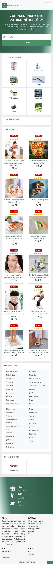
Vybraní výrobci (11, 366)
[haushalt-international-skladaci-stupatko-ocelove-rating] (38, 329)
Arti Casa (10, 389)
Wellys (32, 393)
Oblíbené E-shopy (11, 457)
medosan (10, 400)
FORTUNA (10, 443)
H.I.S (31, 404)
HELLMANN (34, 396)
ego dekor (10, 379)
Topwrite (10, 382)
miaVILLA (10, 436)
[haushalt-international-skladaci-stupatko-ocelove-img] (38, 339)
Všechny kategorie (34, 523)
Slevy (30, 534)
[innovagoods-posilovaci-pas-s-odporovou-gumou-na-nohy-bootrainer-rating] (14, 139)
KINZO (32, 441)
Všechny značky (33, 526)
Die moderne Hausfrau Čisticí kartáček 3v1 (38, 237)
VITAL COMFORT (35, 379)
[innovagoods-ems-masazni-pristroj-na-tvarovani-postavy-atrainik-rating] (14, 290)
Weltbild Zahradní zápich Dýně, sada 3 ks (38, 162)
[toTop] (50, 562)
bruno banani (11, 409)
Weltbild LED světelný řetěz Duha (38, 201)
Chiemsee (10, 412)
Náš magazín (6, 551)
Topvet (9, 416)
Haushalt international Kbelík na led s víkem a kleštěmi (39, 276)
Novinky (31, 531)
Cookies (31, 554)
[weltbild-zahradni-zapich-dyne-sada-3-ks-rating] (38, 139)
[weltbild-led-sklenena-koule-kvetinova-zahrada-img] (14, 188)
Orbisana (33, 423)
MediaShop (11, 375)
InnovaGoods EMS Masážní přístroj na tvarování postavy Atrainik (14, 314)
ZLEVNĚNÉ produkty (12, 120)
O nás (30, 551)
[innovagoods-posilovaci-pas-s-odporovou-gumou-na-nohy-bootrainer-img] (14, 150)
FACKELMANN (12, 371)
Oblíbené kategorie (12, 57)
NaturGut (33, 375)
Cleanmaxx (11, 447)
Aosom (32, 409)
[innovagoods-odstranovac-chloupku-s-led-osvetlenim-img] (14, 264)
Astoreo (32, 389)
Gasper (9, 396)
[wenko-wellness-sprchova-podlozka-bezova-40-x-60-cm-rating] (14, 329)
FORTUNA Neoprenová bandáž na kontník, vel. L (38, 313)
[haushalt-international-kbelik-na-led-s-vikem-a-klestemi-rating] (38, 253)
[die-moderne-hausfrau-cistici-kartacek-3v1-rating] (38, 215)
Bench (32, 420)
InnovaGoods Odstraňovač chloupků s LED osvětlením (13, 276)
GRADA (9, 433)
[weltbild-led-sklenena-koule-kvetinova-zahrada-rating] (14, 178)
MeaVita (10, 440)
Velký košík (6, 557)
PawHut (10, 386)
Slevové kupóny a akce (35, 521)
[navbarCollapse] (48, 4)
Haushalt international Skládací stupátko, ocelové (38, 352)
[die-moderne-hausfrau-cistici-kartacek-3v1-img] (38, 225)
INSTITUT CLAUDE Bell (37, 386)
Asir (31, 400)
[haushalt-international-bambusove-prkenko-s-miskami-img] (14, 225)
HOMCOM (33, 412)
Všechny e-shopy (34, 529)
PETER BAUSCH (12, 404)
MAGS (32, 437)
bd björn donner (35, 382)
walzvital (33, 434)
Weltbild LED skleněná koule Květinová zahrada (14, 201)
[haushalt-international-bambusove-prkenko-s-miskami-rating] (14, 215)
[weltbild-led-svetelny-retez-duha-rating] (38, 178)
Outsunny (33, 416)
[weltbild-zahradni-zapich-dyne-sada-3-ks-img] (38, 150)
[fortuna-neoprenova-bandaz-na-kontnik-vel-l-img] (38, 300)
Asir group (10, 393)
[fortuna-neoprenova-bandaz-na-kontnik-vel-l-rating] (38, 290)
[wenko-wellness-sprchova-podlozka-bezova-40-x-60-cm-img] (14, 339)
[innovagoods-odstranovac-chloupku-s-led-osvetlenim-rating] (14, 253)
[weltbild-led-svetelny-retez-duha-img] (38, 188)
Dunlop (32, 427)
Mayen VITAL (34, 430)
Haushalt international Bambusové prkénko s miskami (14, 238)
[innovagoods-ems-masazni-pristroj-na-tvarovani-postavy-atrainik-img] (14, 300)
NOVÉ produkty (11, 129)
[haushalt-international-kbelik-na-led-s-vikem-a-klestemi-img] (38, 264)
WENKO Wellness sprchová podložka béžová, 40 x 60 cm (14, 352)
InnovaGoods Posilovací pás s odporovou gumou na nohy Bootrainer (14, 163)
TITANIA (33, 371)
